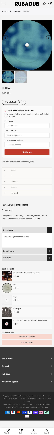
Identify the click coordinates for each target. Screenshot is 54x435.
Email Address (10, 131)
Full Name (9, 121)
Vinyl (11, 210)
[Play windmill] (4, 193)
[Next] (48, 37)
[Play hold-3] (4, 187)
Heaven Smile (8, 205)
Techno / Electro (33, 219)
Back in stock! (8, 269)
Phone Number (14, 140)
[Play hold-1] (4, 170)
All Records (17, 215)
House (37, 215)
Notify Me (27, 152)
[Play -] (4, 176)
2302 (18, 205)
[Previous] (5, 37)
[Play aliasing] (4, 182)
